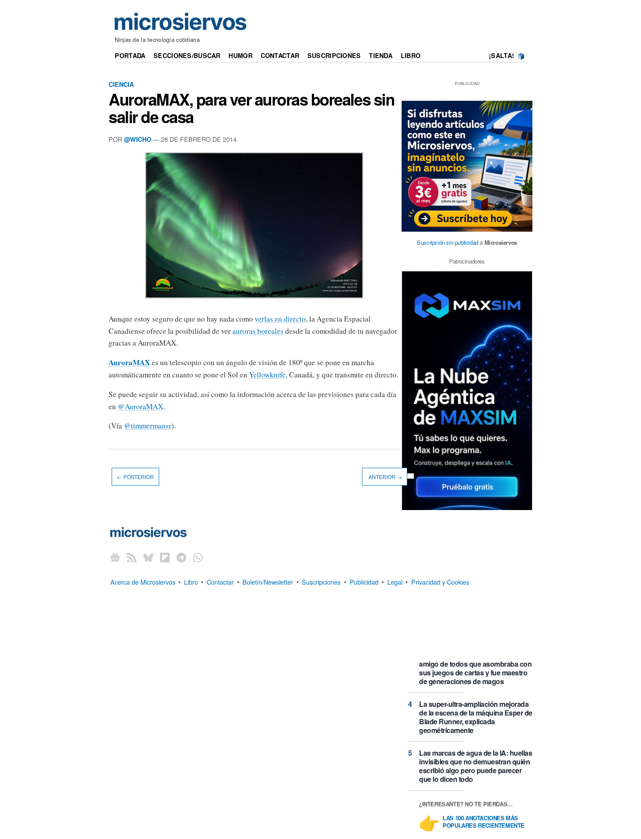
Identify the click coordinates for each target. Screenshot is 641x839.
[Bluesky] (148, 557)
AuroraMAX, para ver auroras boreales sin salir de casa (251, 108)
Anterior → (384, 476)
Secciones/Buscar (187, 55)
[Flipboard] (165, 557)
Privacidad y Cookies (440, 581)
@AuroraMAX (140, 406)
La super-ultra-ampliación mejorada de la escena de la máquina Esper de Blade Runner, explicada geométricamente (475, 717)
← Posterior (135, 476)
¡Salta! (501, 55)
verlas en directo (280, 319)
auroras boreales (257, 331)
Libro (410, 55)
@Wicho (137, 139)
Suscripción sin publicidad (447, 242)
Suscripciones (334, 55)
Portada (130, 55)
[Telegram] (181, 557)
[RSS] (131, 557)
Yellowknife (267, 375)
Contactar (280, 55)
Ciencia (121, 84)
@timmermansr (147, 426)
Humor (240, 55)
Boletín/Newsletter (267, 581)
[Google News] (115, 557)
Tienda (380, 55)
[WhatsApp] (198, 557)
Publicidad (364, 581)
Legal (394, 581)
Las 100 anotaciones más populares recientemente (484, 822)
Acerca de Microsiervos (142, 581)
